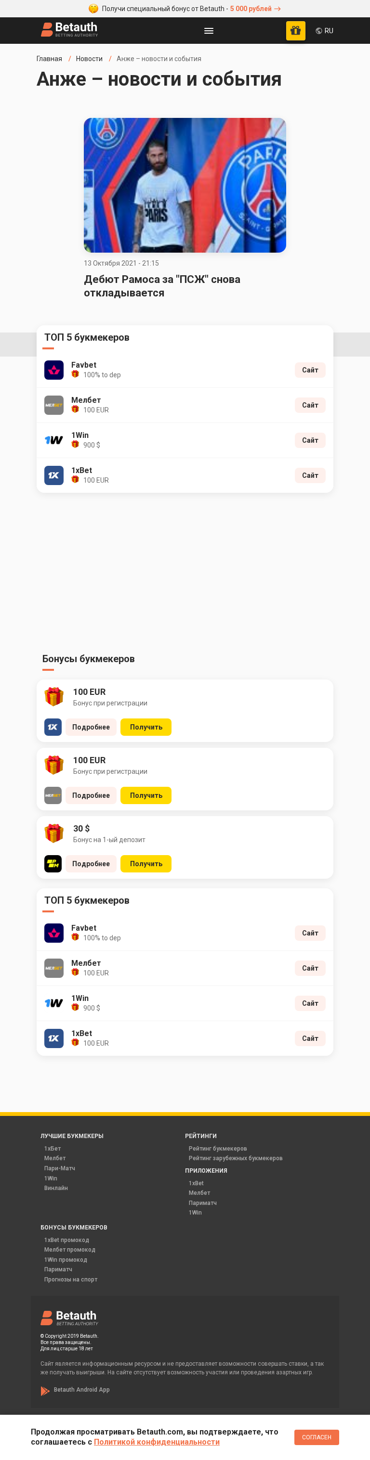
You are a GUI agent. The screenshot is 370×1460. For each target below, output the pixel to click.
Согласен (316, 1437)
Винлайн (56, 1188)
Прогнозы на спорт (70, 1279)
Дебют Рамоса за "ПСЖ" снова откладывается (162, 286)
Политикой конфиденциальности (157, 1442)
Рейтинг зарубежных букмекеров (236, 1158)
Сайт (310, 370)
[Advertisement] (185, 575)
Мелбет (55, 1158)
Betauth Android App (82, 1389)
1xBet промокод (66, 1240)
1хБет (52, 1148)
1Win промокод (65, 1259)
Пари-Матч (59, 1168)
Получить (146, 727)
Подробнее (91, 727)
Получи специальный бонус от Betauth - (187, 9)
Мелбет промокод (69, 1249)
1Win (50, 1178)
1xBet (196, 1183)
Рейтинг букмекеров (218, 1148)
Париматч (203, 1203)
